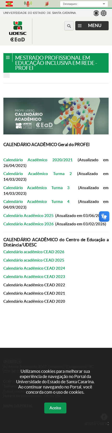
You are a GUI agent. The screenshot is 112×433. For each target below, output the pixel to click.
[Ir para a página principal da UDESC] (39, 12)
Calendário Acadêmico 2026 (28, 224)
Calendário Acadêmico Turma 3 (36, 187)
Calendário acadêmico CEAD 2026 (33, 252)
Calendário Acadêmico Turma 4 (36, 201)
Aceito (55, 408)
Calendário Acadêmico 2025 (28, 215)
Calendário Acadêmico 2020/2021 (38, 160)
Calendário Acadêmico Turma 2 (37, 173)
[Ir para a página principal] (17, 40)
